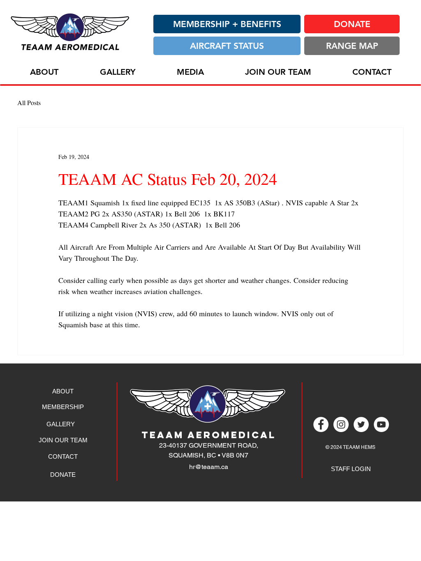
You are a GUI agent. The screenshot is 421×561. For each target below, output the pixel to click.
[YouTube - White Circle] (381, 424)
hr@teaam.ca (208, 467)
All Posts (29, 102)
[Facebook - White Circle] (320, 424)
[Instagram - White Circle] (341, 424)
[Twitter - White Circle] (361, 424)
